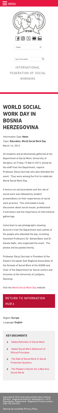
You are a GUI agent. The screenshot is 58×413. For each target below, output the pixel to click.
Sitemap (7, 409)
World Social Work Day (24, 287)
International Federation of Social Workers (29, 23)
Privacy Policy (30, 409)
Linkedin (39, 38)
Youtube (34, 38)
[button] (5, 3)
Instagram (23, 38)
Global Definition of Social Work (28, 341)
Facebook (17, 38)
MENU (12, 4)
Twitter (28, 38)
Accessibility (17, 409)
